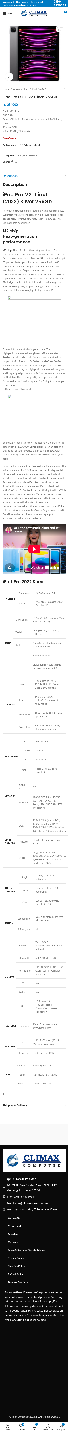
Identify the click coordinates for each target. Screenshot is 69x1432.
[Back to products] (60, 89)
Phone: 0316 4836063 (20, 1196)
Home (6, 89)
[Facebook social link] (12, 161)
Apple (16, 89)
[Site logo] (34, 13)
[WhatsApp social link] (16, 161)
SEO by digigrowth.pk (48, 1416)
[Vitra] (18, 1135)
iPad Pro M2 (39, 89)
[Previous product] (56, 89)
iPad (25, 89)
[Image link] (34, 1160)
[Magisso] (50, 1135)
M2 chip (7, 250)
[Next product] (64, 89)
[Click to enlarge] (9, 77)
